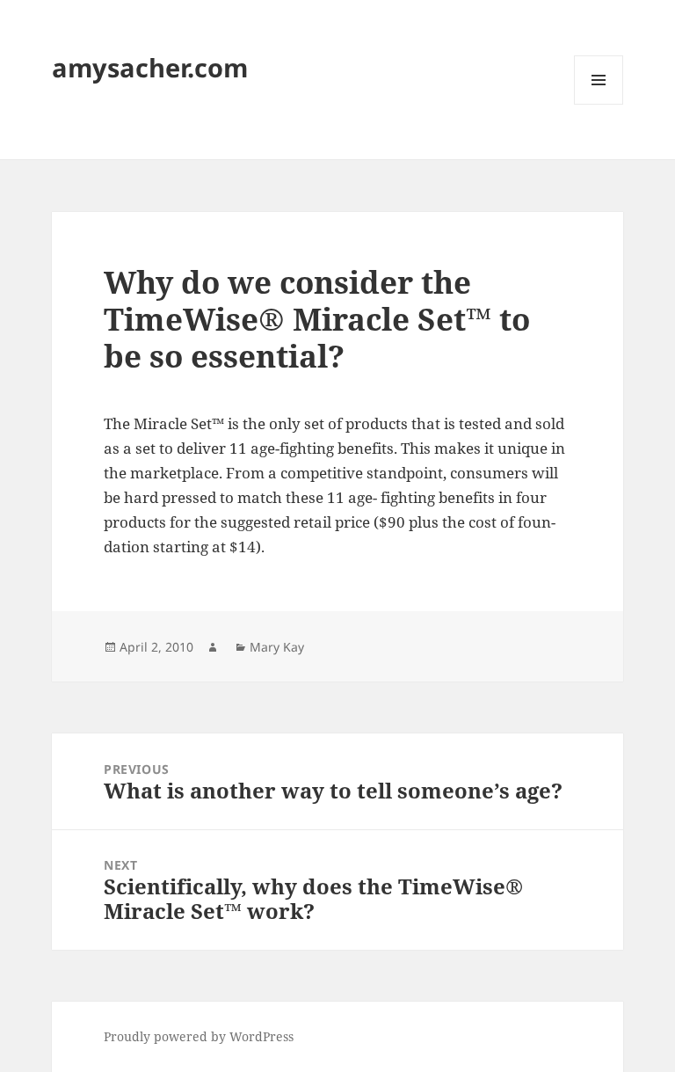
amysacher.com (150, 67)
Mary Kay (277, 646)
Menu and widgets (599, 104)
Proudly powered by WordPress (199, 1036)
